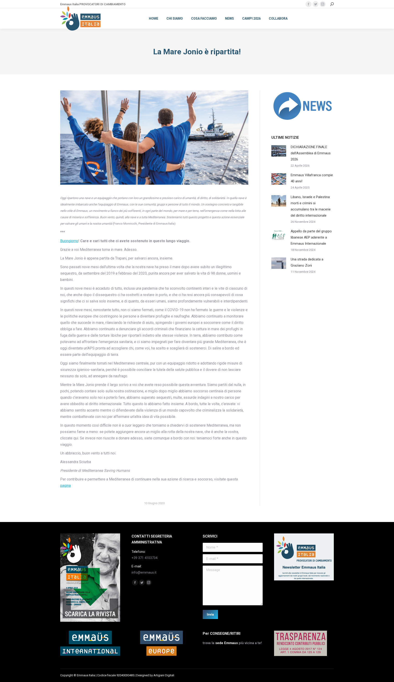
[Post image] (278, 151)
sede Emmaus (226, 643)
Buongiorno (69, 241)
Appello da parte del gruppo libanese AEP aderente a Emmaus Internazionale (311, 237)
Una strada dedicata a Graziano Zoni (307, 262)
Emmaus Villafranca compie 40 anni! (312, 178)
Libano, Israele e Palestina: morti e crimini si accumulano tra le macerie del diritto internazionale (311, 206)
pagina (65, 485)
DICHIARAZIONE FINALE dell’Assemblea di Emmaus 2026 (311, 153)
